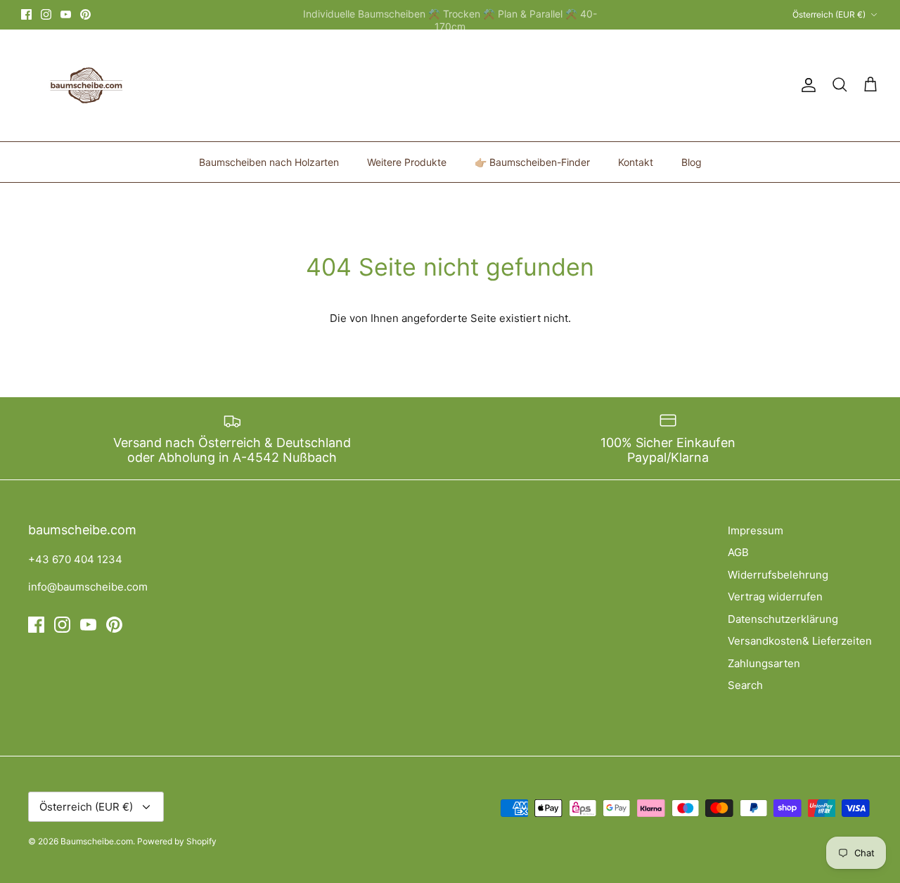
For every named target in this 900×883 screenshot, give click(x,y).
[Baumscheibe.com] (84, 85)
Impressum (755, 530)
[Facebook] (26, 14)
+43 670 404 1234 (75, 559)
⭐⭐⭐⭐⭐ (507, 20)
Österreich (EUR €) (829, 14)
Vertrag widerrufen (775, 596)
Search (745, 685)
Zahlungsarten (764, 663)
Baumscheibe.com (96, 841)
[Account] (806, 85)
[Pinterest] (85, 14)
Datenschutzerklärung (783, 619)
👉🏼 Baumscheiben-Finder (532, 162)
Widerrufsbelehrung (778, 574)
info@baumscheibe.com (88, 586)
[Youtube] (65, 14)
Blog (691, 162)
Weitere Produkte (406, 162)
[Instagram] (46, 14)
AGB (738, 552)
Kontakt (635, 162)
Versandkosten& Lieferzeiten (800, 640)
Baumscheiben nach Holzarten (269, 162)
